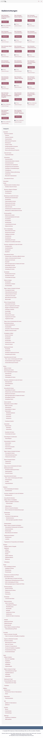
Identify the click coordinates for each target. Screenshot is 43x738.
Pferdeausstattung (8, 586)
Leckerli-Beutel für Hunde (10, 224)
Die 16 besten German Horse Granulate (31, 78)
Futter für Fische (7, 152)
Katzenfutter (6, 423)
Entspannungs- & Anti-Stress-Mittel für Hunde (15, 256)
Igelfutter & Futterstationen (11, 702)
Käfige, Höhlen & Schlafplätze (10, 499)
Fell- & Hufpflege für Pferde (10, 566)
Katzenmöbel (8, 411)
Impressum (12, 730)
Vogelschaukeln (8, 666)
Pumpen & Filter (8, 144)
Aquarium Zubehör (9, 137)
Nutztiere (5, 544)
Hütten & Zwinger (8, 280)
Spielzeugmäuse (8, 471)
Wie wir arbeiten (32, 730)
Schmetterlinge (8, 712)
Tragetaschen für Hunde (10, 316)
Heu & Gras (7, 514)
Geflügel (7, 550)
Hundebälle (7, 348)
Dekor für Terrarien (9, 644)
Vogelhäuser (8, 662)
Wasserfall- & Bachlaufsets (11, 175)
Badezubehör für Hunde (10, 230)
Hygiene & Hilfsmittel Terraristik (11, 638)
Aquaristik (5, 131)
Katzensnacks (8, 425)
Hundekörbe (7, 338)
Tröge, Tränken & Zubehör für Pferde (12, 627)
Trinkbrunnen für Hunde (10, 295)
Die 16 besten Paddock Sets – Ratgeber (32, 94)
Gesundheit (5, 181)
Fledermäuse (7, 696)
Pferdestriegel (8, 572)
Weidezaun (7, 559)
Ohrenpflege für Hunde (10, 265)
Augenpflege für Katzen (10, 390)
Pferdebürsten (8, 570)
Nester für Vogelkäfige (10, 658)
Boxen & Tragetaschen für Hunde (12, 305)
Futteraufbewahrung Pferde (11, 628)
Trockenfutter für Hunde (10, 277)
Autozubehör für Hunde (10, 303)
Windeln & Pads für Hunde (10, 330)
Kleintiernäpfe (8, 530)
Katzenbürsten (8, 373)
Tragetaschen (8, 461)
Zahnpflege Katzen (9, 399)
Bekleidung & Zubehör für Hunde (11, 195)
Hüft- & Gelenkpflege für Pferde (11, 582)
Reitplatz (6, 619)
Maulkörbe (7, 251)
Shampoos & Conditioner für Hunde (12, 241)
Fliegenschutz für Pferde (10, 590)
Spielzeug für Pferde (8, 621)
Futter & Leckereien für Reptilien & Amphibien (15, 636)
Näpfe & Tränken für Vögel (9, 669)
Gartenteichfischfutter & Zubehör (12, 161)
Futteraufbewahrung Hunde (11, 292)
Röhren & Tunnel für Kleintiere (11, 508)
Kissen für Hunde (9, 344)
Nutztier (6, 553)
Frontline (7, 481)
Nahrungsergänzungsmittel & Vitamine (14, 519)
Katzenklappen (8, 438)
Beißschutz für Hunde (9, 215)
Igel (5, 701)
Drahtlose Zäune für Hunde (11, 186)
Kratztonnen (8, 418)
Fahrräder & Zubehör (9, 309)
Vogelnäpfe (7, 674)
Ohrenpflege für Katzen (10, 397)
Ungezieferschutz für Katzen (10, 476)
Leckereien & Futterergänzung (11, 516)
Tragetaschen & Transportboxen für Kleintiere (14, 541)
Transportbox (8, 463)
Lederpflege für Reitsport (11, 604)
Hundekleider (8, 199)
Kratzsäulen (8, 416)
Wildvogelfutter (8, 719)
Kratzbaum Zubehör (9, 421)
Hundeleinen (8, 249)
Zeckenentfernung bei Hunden (11, 362)
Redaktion (38, 730)
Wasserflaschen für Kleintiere (11, 532)
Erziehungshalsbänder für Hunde (12, 216)
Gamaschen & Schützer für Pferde (11, 574)
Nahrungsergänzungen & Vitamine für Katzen (14, 395)
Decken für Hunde (9, 335)
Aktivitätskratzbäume (10, 412)
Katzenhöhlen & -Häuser (10, 409)
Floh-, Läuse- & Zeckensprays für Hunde (13, 358)
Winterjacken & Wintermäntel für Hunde (13, 210)
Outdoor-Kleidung (9, 555)
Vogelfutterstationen (9, 672)
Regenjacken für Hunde (10, 205)
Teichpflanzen (8, 170)
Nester (6, 693)
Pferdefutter (6, 596)
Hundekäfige (8, 311)
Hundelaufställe (8, 285)
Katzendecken (8, 407)
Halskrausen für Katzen (10, 393)
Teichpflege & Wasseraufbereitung (12, 172)
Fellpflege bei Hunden (9, 234)
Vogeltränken (8, 676)
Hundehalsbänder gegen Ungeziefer (13, 360)
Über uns (26, 730)
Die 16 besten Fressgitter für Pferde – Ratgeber (19, 112)
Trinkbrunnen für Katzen (10, 456)
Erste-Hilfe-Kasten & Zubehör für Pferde (13, 578)
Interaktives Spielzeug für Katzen (12, 469)
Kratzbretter (8, 414)
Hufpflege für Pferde (9, 568)
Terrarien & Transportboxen (11, 646)
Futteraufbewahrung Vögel (11, 670)
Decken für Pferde (9, 588)
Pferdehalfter (9, 608)
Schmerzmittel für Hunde (10, 267)
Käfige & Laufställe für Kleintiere (12, 501)
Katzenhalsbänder (9, 383)
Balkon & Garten (7, 368)
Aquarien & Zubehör (8, 133)
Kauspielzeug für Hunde (10, 354)
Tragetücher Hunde (9, 318)
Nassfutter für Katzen (9, 432)
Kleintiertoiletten (7, 523)
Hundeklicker (8, 218)
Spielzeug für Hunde (8, 347)
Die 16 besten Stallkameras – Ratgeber (18, 94)
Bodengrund (8, 142)
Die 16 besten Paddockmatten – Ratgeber (5, 17)
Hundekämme (8, 238)
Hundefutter (6, 271)
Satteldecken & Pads (10, 612)
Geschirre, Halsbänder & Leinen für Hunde (13, 244)
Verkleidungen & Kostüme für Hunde (13, 208)
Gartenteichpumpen (9, 162)
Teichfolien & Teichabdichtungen (12, 168)
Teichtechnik (8, 173)
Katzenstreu (7, 444)
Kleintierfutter (7, 512)
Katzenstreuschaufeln (10, 446)
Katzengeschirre (8, 381)
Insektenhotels (8, 711)
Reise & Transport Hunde (9, 302)
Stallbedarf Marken (9, 557)
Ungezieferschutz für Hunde (10, 357)
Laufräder (7, 539)
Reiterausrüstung (8, 601)
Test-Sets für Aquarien (10, 148)
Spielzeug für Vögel (8, 679)
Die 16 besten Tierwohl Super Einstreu (31, 62)
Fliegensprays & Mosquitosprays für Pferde (14, 580)
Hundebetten (8, 336)
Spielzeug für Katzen (8, 467)
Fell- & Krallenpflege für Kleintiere (11, 488)
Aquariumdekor (8, 139)
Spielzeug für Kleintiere (9, 535)
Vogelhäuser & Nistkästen (10, 717)
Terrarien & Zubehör (8, 640)
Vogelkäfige (7, 664)
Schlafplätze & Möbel (8, 333)
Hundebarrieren (8, 191)
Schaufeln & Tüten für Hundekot (12, 328)
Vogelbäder (7, 660)
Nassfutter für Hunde (9, 275)
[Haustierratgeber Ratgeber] (3, 1)
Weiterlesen (5, 21)
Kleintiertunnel (8, 537)
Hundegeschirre (8, 246)
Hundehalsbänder (9, 248)
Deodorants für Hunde (10, 232)
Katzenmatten (8, 443)
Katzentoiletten (8, 448)
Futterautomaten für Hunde (11, 293)
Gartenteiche (7, 157)
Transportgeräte (7, 625)
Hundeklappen (8, 193)
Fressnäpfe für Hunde (9, 290)
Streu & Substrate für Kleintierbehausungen (14, 509)
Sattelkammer (9, 614)
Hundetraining (8, 222)
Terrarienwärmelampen (10, 651)
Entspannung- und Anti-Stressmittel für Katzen (15, 391)
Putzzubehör (8, 594)
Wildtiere (5, 688)
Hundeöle (7, 261)
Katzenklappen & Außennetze (10, 436)
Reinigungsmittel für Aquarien (11, 146)
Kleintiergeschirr (8, 495)
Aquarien (7, 135)
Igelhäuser (7, 704)
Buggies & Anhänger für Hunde (12, 307)
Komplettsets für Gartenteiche (11, 164)
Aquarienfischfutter (9, 154)
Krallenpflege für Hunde (10, 239)
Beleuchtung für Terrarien (10, 642)
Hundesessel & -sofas (10, 342)
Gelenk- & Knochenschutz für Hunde (13, 258)
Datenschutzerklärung (19, 730)
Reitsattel (8, 610)
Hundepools (7, 350)
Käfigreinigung (8, 506)
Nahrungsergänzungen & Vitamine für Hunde (14, 263)
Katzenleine (7, 385)
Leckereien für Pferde (9, 598)
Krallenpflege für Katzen (10, 377)
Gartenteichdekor (9, 159)
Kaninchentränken (9, 529)
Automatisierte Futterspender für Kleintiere (14, 527)
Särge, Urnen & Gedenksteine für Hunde (12, 321)
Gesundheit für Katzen (9, 388)
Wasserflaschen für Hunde (10, 297)
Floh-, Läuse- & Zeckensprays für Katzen (13, 477)
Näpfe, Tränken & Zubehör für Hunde (12, 288)
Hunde (4, 183)
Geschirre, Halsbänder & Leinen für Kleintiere (13, 493)
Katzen (4, 366)
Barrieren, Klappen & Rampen (10, 189)
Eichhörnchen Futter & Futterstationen (13, 691)
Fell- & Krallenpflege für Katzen (10, 371)
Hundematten (8, 340)
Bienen (6, 709)
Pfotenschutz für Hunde (10, 203)
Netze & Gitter (8, 313)
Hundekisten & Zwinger (10, 283)
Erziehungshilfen (7, 213)
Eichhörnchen (7, 690)
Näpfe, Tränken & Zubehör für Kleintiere (12, 525)
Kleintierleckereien (10, 518)
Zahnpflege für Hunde (9, 269)
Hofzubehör (7, 551)
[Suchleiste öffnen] (38, 1)
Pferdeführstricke (9, 606)
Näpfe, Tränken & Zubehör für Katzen (12, 451)
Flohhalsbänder (8, 479)
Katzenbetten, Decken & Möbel (10, 403)
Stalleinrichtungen (5, 27)
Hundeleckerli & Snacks (10, 273)
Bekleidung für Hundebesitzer (11, 197)
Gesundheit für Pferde (9, 576)
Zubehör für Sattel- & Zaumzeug (13, 615)
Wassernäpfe (8, 299)
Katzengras (8, 427)
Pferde (4, 25)
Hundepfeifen (8, 220)
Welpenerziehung (9, 226)
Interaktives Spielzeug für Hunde (12, 352)
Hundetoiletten (8, 326)
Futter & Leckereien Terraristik (10, 634)
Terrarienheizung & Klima (10, 649)
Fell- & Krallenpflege (8, 228)
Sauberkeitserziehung (9, 323)
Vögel (4, 655)
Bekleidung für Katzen (9, 369)
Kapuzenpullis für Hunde (10, 201)
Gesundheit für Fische (9, 178)
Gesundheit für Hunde (9, 254)
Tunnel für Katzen (9, 473)
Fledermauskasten (9, 698)
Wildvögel (6, 715)
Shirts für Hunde (8, 206)
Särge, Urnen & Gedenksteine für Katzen (12, 466)
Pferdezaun (7, 592)
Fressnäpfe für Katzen (10, 453)
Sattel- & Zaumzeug (9, 603)
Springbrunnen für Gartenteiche (12, 166)
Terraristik (5, 632)
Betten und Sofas (9, 405)
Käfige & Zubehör (8, 657)
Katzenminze (9, 429)
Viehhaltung (6, 562)
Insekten (6, 707)
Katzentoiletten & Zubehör (9, 441)
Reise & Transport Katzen (9, 459)
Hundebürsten (8, 236)
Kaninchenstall (9, 503)
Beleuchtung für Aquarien (10, 140)
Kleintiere (5, 487)
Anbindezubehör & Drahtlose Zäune (12, 184)
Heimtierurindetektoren (10, 325)
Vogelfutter (6, 685)
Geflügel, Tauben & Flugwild (10, 546)
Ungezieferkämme (9, 483)
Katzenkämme (8, 375)
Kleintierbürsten (8, 490)
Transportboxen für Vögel (10, 682)
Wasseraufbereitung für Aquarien (12, 150)
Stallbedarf (8, 25)
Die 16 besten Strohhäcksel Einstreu (4, 78)
